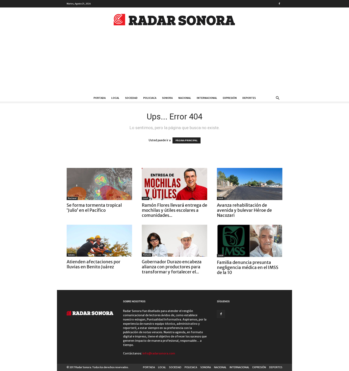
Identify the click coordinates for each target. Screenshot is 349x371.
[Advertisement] (174, 64)
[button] (277, 98)
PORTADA (100, 97)
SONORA (167, 97)
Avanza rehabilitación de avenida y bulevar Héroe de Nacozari (244, 210)
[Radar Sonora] (174, 21)
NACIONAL (184, 97)
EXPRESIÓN (230, 97)
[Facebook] (279, 3)
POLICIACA (149, 97)
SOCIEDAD (131, 97)
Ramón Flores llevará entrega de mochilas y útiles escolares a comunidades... (174, 210)
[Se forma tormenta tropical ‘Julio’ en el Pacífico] (99, 184)
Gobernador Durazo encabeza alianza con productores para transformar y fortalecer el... (172, 267)
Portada (147, 255)
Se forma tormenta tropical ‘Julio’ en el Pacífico (94, 207)
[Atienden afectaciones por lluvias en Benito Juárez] (99, 241)
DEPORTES (249, 97)
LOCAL (115, 97)
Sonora (71, 255)
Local (145, 198)
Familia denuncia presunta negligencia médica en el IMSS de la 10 (247, 267)
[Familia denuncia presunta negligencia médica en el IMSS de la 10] (249, 241)
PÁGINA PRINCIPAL (187, 140)
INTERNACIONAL (207, 97)
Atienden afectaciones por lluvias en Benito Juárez (93, 264)
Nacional (72, 198)
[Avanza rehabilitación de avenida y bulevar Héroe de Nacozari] (249, 184)
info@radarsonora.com (158, 353)
